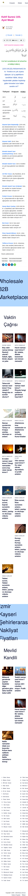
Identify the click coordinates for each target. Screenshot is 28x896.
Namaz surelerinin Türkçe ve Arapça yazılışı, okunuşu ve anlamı (6, 430)
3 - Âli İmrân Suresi (6, 783)
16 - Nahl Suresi (5, 818)
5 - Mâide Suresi (5, 788)
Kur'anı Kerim (9, 27)
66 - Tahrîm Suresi (6, 853)
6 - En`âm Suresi (5, 791)
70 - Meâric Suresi (6, 864)
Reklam (24, 895)
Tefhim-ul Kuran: (7, 243)
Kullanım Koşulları (16, 895)
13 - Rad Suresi (5, 810)
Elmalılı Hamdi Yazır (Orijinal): (12, 186)
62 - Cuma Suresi (5, 842)
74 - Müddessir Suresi (6, 875)
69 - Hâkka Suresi (5, 861)
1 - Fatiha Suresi (5, 777)
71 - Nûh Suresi (5, 866)
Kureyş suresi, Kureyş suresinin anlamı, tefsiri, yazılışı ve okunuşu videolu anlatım (20, 547)
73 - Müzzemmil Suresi (7, 872)
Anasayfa (12, 3)
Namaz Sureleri (7, 420)
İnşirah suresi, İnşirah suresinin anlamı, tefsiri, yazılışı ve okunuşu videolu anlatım (7, 509)
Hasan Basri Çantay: (9, 206)
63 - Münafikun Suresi (6, 845)
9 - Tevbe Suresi (5, 799)
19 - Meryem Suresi (6, 827)
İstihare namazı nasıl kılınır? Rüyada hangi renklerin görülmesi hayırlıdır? (20, 390)
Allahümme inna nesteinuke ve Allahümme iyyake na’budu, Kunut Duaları (20, 430)
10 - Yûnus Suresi (5, 802)
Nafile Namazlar (20, 345)
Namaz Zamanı (22, 892)
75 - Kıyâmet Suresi (6, 877)
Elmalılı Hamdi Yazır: (9, 164)
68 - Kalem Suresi (5, 858)
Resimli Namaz (6, 345)
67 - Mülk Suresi (5, 856)
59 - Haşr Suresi (5, 834)
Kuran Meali (4, 258)
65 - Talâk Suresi (5, 850)
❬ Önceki (9, 35)
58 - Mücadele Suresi (6, 831)
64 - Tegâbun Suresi (6, 847)
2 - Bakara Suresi (5, 780)
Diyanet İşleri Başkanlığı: (10, 124)
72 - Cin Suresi (5, 869)
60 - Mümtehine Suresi (7, 836)
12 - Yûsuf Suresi (5, 807)
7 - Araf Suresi (4, 794)
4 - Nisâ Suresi (5, 785)
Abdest (20, 3)
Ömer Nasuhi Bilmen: (9, 233)
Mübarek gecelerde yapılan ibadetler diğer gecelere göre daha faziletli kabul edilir (7, 685)
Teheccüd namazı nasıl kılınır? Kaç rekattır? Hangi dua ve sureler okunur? (7, 390)
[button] (12, 3)
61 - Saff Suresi (5, 839)
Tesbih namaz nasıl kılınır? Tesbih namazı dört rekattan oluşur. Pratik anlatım (20, 684)
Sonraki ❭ (18, 35)
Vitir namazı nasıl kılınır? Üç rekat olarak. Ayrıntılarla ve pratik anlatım (20, 467)
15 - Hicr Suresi (5, 816)
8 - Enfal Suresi (5, 796)
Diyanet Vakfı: (6, 141)
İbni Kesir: (5, 223)
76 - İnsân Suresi (5, 880)
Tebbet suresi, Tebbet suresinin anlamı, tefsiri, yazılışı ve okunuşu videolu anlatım (7, 587)
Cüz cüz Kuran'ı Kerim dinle (15, 258)
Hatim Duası (4, 260)
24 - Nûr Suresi (24, 788)
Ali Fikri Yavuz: (7, 174)
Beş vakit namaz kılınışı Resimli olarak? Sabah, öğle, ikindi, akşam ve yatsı (7, 354)
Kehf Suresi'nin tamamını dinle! (14, 45)
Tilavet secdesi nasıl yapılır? (15, 260)
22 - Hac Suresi (24, 783)
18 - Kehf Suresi (5, 824)
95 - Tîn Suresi (24, 880)
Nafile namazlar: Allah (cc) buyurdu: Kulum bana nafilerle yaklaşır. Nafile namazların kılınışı (7, 751)
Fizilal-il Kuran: (7, 196)
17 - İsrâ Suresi (5, 821)
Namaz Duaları (19, 420)
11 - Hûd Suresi (5, 805)
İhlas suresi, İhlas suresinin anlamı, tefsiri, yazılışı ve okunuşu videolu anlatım (20, 508)
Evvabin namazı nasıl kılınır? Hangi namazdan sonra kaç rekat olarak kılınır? (7, 465)
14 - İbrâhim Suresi (6, 813)
